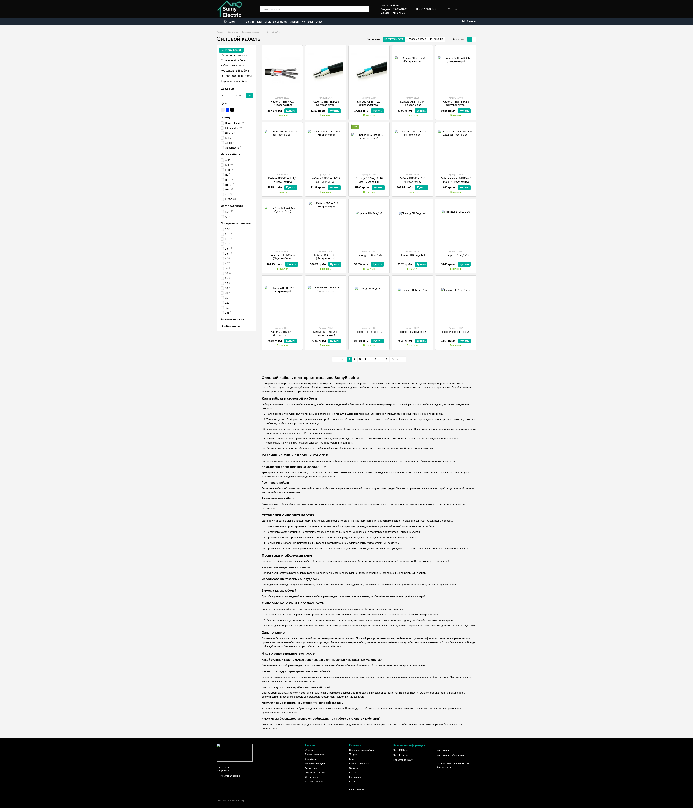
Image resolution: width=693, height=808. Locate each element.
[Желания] (464, 9)
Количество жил (232, 319)
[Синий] (227, 110)
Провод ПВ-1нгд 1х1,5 (412, 331)
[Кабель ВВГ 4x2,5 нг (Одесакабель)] (282, 224)
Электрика (310, 750)
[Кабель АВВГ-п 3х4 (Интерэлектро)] (412, 70)
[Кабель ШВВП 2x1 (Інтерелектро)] (282, 300)
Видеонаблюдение (315, 754)
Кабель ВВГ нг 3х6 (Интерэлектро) (325, 256)
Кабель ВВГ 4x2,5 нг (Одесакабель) (282, 256)
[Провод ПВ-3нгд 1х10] (369, 300)
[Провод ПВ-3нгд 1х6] (369, 224)
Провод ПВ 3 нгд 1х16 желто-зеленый (369, 180)
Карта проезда (444, 767)
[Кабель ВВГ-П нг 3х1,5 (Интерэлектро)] (282, 147)
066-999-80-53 (426, 9)
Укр (450, 9)
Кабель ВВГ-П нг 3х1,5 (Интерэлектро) (282, 180)
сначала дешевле (416, 39)
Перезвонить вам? (403, 760)
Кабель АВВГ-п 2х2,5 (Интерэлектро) (326, 103)
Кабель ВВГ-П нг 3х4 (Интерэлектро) (412, 180)
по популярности (393, 39)
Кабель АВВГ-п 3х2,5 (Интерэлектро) (456, 103)
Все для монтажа (314, 781)
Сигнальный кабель (234, 55)
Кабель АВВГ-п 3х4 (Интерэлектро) (412, 103)
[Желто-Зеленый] (237, 110)
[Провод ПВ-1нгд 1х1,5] (412, 300)
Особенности (230, 326)
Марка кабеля (230, 154)
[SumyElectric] (235, 752)
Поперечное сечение (236, 223)
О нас (319, 21)
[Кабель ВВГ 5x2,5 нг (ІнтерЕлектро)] (325, 300)
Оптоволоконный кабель (237, 75)
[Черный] (232, 110)
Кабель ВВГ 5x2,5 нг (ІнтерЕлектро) (325, 333)
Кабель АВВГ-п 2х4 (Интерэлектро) (369, 103)
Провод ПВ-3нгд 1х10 (369, 331)
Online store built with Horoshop (230, 801)
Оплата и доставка (276, 21)
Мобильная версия (230, 776)
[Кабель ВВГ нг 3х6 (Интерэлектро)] (325, 224)
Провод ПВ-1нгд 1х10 (456, 255)
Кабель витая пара (233, 65)
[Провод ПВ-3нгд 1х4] (412, 224)
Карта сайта (355, 777)
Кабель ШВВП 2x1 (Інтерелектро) (282, 333)
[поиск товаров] (366, 9)
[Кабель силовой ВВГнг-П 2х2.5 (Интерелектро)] (456, 147)
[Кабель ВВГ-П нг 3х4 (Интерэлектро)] (412, 147)
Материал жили (232, 205)
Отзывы (294, 21)
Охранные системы (315, 772)
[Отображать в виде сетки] (469, 39)
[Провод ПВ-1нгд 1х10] (456, 224)
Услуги (250, 21)
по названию (436, 39)
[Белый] (223, 110)
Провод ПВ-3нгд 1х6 (369, 255)
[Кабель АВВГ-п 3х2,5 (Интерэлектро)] (456, 70)
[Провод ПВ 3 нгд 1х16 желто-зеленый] (369, 147)
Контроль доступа (315, 763)
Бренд (225, 117)
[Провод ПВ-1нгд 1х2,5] (456, 300)
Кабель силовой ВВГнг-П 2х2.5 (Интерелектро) (455, 180)
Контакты (307, 21)
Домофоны (311, 759)
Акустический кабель (234, 81)
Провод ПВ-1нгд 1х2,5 (455, 331)
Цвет (224, 103)
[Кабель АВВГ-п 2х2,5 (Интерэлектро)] (325, 70)
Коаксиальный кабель (235, 70)
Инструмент (311, 777)
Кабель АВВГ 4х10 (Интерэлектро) (282, 103)
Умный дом (311, 768)
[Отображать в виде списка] (474, 39)
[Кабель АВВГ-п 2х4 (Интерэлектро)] (369, 70)
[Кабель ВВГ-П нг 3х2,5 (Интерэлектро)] (325, 147)
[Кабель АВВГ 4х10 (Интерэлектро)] (282, 70)
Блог (259, 21)
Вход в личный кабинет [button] (362, 750)
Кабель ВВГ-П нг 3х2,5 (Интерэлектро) (326, 180)
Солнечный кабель (233, 60)
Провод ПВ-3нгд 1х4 (412, 255)
